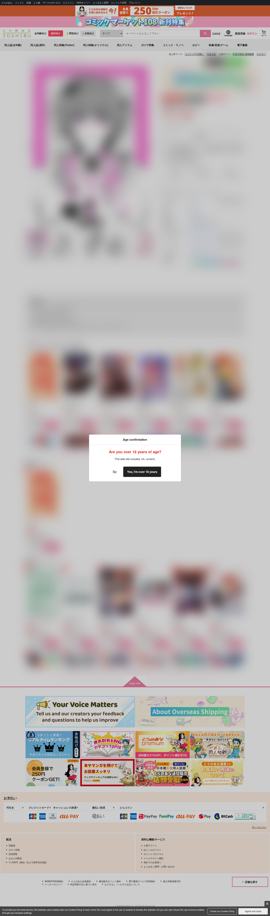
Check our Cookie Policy (222, 911)
